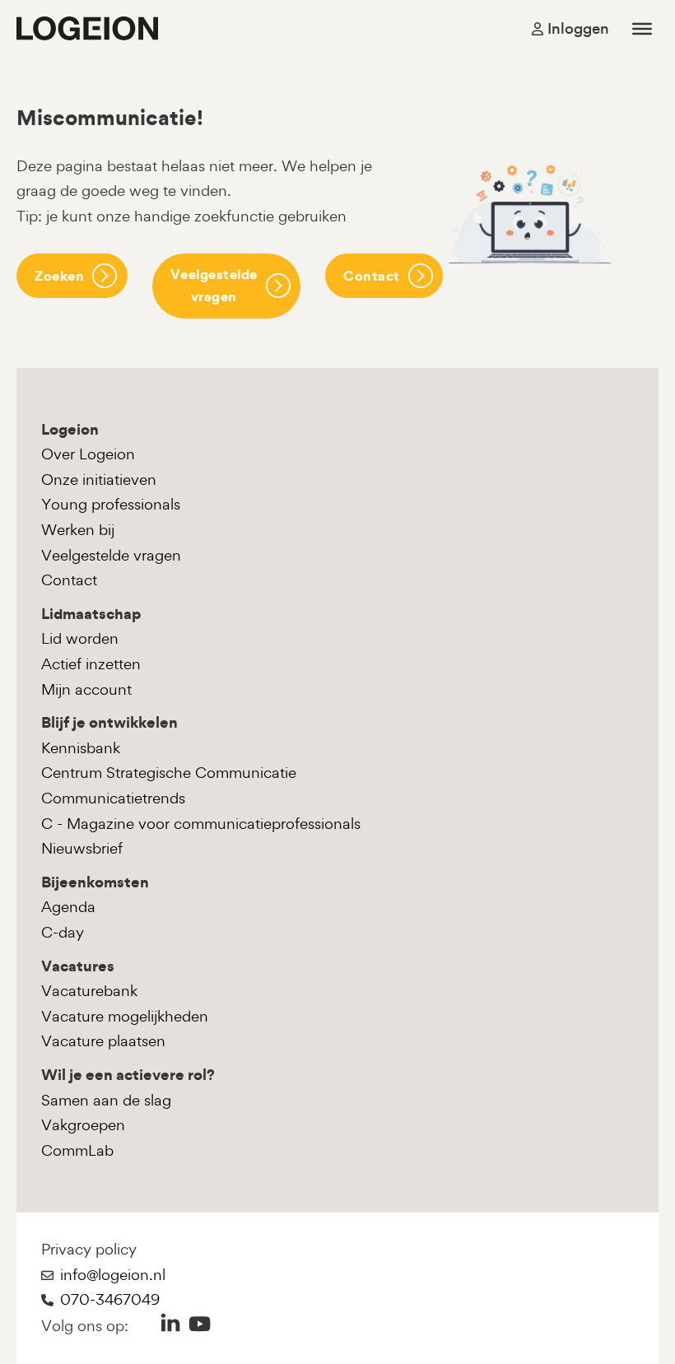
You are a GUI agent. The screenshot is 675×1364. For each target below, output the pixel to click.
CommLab (77, 1150)
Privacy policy (89, 1249)
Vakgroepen (83, 1125)
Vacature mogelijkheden (124, 1016)
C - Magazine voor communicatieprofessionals (201, 823)
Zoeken (59, 276)
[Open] (642, 28)
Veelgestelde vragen (214, 285)
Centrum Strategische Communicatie (168, 772)
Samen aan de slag (106, 1100)
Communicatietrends (113, 798)
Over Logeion (88, 454)
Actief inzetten (91, 664)
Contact (371, 276)
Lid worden (80, 638)
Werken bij (77, 529)
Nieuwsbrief (82, 848)
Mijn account (86, 689)
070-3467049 (110, 1299)
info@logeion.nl (112, 1274)
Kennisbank (80, 748)
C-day (62, 932)
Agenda (68, 906)
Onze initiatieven (98, 479)
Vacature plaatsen (103, 1041)
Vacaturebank (89, 990)
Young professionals (110, 504)
